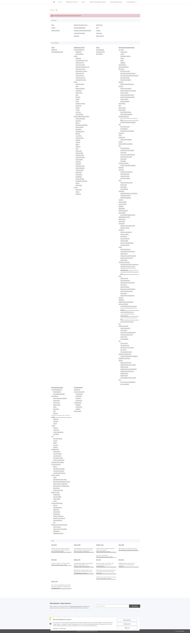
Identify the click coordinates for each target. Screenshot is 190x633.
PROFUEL (121, 297)
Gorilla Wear (79, 189)
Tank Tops (78, 112)
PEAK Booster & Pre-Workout (127, 282)
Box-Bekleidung (100, 49)
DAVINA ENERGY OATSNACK (126, 143)
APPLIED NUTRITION (124, 66)
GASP (77, 148)
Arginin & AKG (56, 404)
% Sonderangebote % (79, 49)
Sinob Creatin (123, 330)
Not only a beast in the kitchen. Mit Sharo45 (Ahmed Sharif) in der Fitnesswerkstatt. (105, 565)
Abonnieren (135, 606)
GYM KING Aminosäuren (126, 171)
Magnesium (56, 509)
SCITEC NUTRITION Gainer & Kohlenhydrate (127, 314)
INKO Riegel (123, 186)
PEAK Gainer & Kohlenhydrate (127, 289)
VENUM (77, 183)
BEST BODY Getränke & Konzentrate (129, 75)
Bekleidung (54, 49)
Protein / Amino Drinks (58, 460)
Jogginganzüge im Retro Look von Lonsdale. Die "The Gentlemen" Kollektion (127, 565)
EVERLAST (78, 146)
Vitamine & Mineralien (57, 503)
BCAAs (54, 406)
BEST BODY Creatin (125, 71)
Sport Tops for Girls (80, 69)
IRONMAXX (121, 191)
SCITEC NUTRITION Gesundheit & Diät (128, 318)
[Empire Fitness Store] (54, 2)
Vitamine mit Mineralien (59, 518)
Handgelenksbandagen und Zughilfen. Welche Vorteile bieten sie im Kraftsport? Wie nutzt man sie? (83, 565)
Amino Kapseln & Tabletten (60, 398)
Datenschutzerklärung (75, 606)
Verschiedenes (77, 411)
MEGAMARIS (122, 208)
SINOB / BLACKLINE (123, 326)
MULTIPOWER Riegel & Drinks (127, 214)
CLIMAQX (78, 140)
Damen (75, 56)
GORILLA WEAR (79, 153)
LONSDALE (78, 161)
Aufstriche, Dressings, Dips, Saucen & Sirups (60, 416)
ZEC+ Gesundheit (124, 384)
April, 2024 (121, 544)
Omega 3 (55, 447)
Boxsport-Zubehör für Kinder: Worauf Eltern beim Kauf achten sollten (60, 564)
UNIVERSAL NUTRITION (81, 181)
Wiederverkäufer (55, 30)
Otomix (77, 191)
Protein (122, 58)
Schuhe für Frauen (80, 64)
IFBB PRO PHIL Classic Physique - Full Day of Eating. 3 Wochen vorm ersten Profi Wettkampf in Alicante (83, 571)
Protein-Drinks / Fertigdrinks (60, 483)
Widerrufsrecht (100, 36)
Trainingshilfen (79, 114)
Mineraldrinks (56, 511)
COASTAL (78, 142)
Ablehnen (127, 627)
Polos (77, 94)
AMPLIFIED (78, 120)
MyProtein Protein (124, 227)
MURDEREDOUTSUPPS (124, 217)
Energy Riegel (56, 494)
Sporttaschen (79, 400)
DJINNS (77, 144)
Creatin (122, 54)
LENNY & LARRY (122, 204)
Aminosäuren (123, 51)
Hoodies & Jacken (80, 84)
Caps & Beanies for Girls (82, 60)
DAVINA (120, 141)
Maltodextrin (56, 531)
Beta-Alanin (56, 409)
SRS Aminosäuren (124, 345)
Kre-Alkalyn (56, 434)
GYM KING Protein (124, 176)
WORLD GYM (79, 185)
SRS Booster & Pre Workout (127, 347)
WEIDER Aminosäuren (125, 362)
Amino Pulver (56, 402)
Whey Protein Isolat (58, 490)
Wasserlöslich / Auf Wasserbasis (61, 486)
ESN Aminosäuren (124, 148)
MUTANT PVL (122, 221)
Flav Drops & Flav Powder (57, 462)
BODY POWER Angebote (126, 114)
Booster (55, 466)
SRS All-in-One (124, 343)
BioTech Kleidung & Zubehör (127, 97)
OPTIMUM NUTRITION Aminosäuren (129, 264)
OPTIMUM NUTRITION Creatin (127, 266)
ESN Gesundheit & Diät (126, 156)
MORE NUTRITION (123, 210)
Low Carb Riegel (57, 496)
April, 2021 (121, 559)
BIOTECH (121, 86)
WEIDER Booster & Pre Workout (128, 364)
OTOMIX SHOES (79, 170)
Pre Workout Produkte (58, 470)
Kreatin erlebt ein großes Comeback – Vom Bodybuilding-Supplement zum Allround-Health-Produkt (60, 550)
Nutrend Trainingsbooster (126, 242)
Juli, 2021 (98, 559)
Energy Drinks (56, 451)
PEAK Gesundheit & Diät (126, 291)
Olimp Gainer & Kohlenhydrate (128, 255)
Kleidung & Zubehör (125, 56)
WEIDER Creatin (124, 367)
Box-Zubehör (99, 54)
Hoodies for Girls (80, 62)
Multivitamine (56, 514)
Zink (54, 522)
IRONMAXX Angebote (125, 197)
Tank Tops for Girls (80, 77)
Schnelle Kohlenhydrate (59, 473)
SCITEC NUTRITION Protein (127, 321)
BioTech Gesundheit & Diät (127, 94)
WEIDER (121, 360)
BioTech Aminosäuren (125, 88)
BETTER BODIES (79, 127)
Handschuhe (77, 389)
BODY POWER (122, 110)
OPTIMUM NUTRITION (124, 262)
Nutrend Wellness (124, 245)
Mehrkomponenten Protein (60, 479)
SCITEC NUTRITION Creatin (127, 312)
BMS (120, 105)
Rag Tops (78, 97)
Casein (55, 477)
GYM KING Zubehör (125, 178)
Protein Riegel (56, 498)
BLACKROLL (78, 129)
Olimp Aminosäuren (125, 249)
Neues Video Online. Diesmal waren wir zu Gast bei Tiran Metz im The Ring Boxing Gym (106, 571)
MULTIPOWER (122, 212)
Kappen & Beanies (80, 88)
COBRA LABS (122, 137)
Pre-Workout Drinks (58, 458)
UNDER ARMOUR (80, 178)
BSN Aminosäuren (125, 126)
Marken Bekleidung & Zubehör (81, 116)
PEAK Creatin (123, 284)
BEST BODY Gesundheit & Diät (127, 73)
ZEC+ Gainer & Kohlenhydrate (127, 382)
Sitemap (98, 30)
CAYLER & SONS (79, 138)
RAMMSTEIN (79, 172)
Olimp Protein (123, 260)
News (52, 25)
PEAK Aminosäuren (125, 280)
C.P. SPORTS (79, 135)
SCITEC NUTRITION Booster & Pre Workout (128, 309)
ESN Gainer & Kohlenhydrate (127, 154)
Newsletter (76, 36)
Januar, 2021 (54, 581)
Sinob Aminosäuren (125, 328)
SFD (120, 323)
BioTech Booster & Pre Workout (128, 90)
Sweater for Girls (80, 73)
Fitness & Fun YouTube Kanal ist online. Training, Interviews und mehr (106, 577)
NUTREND (121, 230)
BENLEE (77, 122)
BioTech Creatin (124, 92)
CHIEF (120, 135)
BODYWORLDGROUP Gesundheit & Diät (129, 119)
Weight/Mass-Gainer (58, 533)
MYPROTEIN (122, 223)
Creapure (55, 427)
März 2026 (54, 544)
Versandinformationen (79, 33)
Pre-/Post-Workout (55, 464)
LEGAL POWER (79, 159)
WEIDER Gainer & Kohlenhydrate (128, 369)
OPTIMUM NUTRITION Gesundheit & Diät (129, 273)
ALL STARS (121, 49)
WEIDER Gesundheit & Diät (127, 371)
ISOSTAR (121, 199)
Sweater (78, 107)
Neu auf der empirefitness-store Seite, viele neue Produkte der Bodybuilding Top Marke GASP (60, 586)
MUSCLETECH (122, 219)
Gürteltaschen (79, 394)
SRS (120, 341)
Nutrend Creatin (124, 234)
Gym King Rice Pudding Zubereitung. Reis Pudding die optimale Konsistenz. (128, 549)
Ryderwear (78, 194)
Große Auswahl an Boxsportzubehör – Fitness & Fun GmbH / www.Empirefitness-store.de (105, 550)
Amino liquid (56, 400)
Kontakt (53, 27)
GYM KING (121, 169)
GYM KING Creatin (125, 174)
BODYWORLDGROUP (124, 116)
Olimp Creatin (123, 253)
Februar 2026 (77, 544)
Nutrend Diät (123, 236)
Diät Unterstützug (57, 438)
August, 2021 (77, 559)
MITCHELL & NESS (80, 166)
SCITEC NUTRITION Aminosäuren (128, 306)
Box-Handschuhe (100, 51)
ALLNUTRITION (122, 64)
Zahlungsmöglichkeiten (79, 27)
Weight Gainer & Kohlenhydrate (59, 524)
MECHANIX (78, 163)
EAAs (54, 411)
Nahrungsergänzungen (57, 51)
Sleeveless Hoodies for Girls (82, 66)
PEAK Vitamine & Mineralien (127, 295)
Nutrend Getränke (125, 238)
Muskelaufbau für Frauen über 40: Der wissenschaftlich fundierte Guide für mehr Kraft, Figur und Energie (83, 550)
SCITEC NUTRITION (123, 304)
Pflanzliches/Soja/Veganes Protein (61, 481)
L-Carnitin (55, 445)
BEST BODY (121, 69)
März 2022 (54, 559)
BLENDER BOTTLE (80, 131)
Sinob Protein (123, 336)
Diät (52, 436)
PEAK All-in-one (124, 278)
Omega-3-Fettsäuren (58, 516)
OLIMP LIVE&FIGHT (80, 168)
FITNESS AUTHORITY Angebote (128, 165)
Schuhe (77, 99)
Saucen (55, 423)
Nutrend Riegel (124, 240)
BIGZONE (121, 82)
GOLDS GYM (79, 150)
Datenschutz (63, 628)
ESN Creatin (123, 152)
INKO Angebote (124, 189)
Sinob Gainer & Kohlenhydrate (128, 332)
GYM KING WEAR (80, 155)
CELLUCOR (121, 133)
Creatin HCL (56, 430)
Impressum (55, 628)
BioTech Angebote (124, 101)
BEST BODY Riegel (124, 77)
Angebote (122, 62)
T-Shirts (77, 110)
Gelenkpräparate (57, 507)
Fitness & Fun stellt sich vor (80, 25)
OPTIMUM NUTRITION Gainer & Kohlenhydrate (128, 269)
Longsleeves (79, 90)
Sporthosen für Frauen (81, 71)
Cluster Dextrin (57, 526)
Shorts (77, 101)
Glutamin (55, 413)
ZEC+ (120, 379)
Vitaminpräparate (57, 520)
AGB (97, 27)
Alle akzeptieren (127, 620)
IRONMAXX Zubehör (125, 195)
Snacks (55, 501)
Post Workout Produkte (58, 468)
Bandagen (78, 404)
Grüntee (55, 440)
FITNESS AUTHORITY (124, 163)
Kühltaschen (79, 396)
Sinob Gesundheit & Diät (126, 334)
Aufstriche (55, 419)
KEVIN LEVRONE (123, 202)
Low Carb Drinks (57, 455)
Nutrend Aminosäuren (126, 232)
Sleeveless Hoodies (80, 103)
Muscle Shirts (79, 92)
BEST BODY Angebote (125, 79)
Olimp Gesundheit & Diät (126, 258)
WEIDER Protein (124, 373)
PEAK (120, 276)
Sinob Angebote (124, 339)
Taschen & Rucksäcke (79, 391)
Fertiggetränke (55, 449)
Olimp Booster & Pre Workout (127, 251)
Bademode (78, 58)
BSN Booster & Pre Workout (127, 130)
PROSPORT (121, 299)
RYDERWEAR (79, 176)
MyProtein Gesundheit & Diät (127, 225)
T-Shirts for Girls (80, 75)
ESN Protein (123, 158)
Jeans (77, 86)
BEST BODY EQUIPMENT (82, 125)
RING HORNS (79, 174)
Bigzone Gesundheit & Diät (127, 84)
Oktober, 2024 (99, 544)
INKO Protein (123, 184)
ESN (120, 146)
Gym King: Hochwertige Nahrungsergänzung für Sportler (104, 556)
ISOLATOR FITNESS (80, 157)
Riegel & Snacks (55, 492)
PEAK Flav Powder (124, 286)
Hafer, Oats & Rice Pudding (60, 529)
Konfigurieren (127, 624)
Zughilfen (78, 409)
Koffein (55, 442)
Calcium (55, 505)
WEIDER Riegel (124, 375)
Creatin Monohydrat (58, 432)
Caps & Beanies (79, 54)
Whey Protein (56, 488)
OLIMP (120, 247)
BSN (120, 124)
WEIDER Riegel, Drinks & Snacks (128, 377)
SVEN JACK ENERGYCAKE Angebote (129, 356)
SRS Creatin (123, 349)
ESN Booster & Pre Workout (127, 150)
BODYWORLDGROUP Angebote (128, 122)
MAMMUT (121, 206)
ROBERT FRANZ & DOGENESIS (126, 302)
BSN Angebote (124, 128)
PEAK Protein (123, 293)
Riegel (122, 60)
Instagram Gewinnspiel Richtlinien (82, 30)
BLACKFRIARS (122, 103)
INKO (120, 180)
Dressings (55, 421)
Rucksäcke (78, 398)
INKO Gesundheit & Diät (126, 182)
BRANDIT (78, 133)
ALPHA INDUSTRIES (80, 118)
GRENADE (121, 167)
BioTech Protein (124, 99)
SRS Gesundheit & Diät (126, 351)
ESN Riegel (123, 161)
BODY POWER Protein (125, 112)
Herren (75, 82)
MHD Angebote (57, 391)
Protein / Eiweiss (55, 475)
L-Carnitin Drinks (57, 453)
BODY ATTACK (122, 107)
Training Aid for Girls (81, 79)
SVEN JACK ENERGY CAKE (125, 354)
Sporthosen (78, 105)
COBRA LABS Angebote (126, 139)
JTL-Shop (182, 631)
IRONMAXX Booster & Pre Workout (128, 193)
